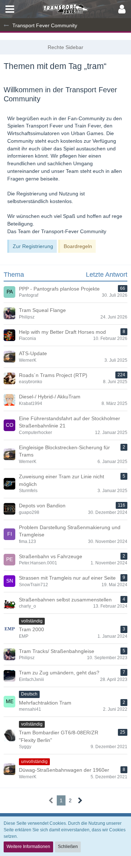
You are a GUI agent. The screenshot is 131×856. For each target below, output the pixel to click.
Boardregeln (78, 246)
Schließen (68, 846)
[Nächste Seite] (80, 800)
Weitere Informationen (28, 846)
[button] (10, 9)
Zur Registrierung (33, 246)
